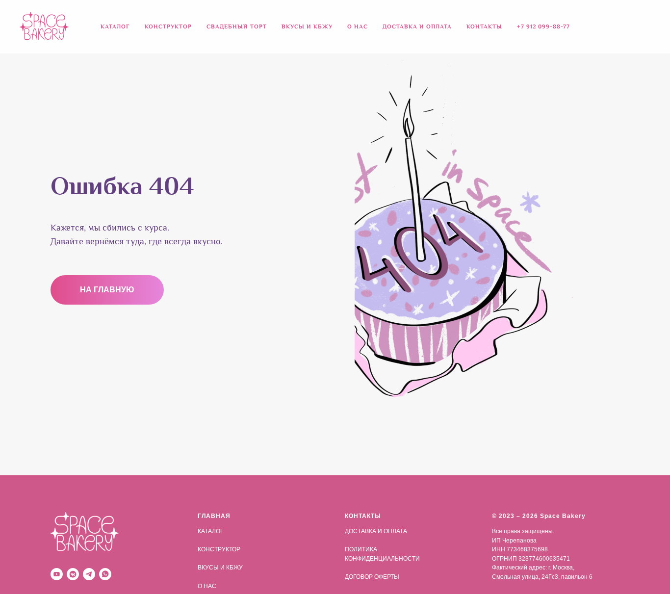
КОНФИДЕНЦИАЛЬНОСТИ (382, 558)
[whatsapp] (105, 574)
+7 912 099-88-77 (543, 27)
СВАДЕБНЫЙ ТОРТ (236, 27)
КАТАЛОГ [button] (115, 27)
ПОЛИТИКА (361, 549)
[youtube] (57, 574)
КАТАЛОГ (211, 531)
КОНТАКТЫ (484, 27)
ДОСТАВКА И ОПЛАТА (417, 27)
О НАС (357, 27)
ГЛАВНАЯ (214, 516)
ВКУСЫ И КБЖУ (307, 27)
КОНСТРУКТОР (168, 27)
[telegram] (89, 574)
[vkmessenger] (73, 574)
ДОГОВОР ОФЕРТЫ (372, 576)
